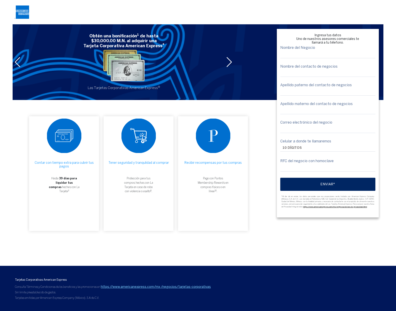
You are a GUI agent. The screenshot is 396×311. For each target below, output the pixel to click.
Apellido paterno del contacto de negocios (316, 85)
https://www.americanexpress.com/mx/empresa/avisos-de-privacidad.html (335, 206)
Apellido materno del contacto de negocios (316, 104)
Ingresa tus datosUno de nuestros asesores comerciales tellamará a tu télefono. (327, 38)
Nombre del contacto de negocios (309, 66)
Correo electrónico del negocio (306, 122)
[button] (230, 62)
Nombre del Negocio (297, 48)
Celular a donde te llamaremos (305, 141)
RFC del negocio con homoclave (307, 161)
